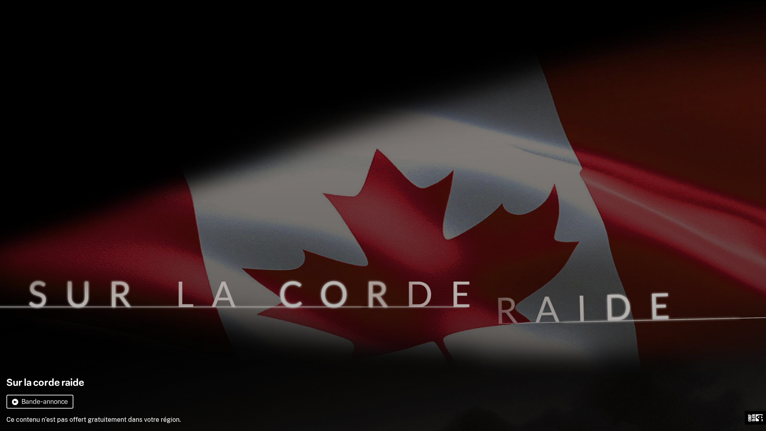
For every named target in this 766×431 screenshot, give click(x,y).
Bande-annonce (45, 401)
